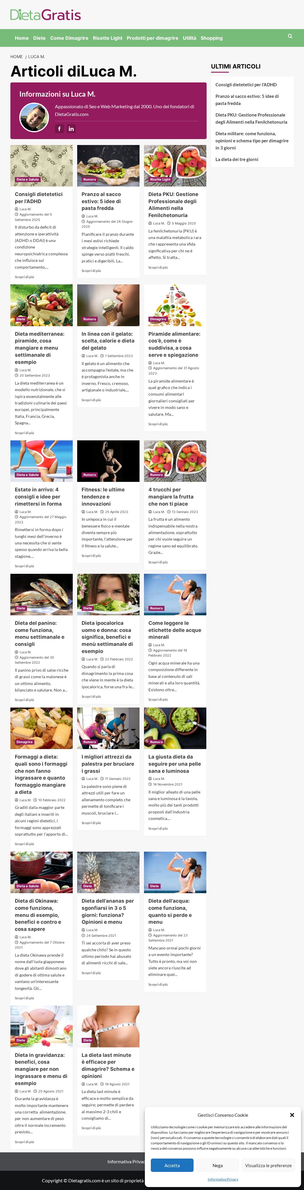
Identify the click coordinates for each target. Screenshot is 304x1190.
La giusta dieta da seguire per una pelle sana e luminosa (174, 764)
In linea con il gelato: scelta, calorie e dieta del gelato (108, 341)
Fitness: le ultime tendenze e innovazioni (103, 497)
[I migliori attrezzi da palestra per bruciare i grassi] (108, 728)
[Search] (290, 36)
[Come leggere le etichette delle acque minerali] (175, 594)
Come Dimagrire (69, 38)
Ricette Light (107, 38)
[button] (292, 1115)
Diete (39, 38)
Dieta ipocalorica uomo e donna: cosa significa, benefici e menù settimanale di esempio (107, 637)
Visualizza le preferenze (268, 1165)
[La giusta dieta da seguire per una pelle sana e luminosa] (175, 728)
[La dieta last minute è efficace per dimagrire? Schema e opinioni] (108, 1026)
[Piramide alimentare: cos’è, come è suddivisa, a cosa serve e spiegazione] (175, 305)
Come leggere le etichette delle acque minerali (174, 630)
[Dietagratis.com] (45, 14)
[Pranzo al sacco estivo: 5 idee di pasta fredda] (108, 166)
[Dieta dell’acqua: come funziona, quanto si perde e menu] (175, 872)
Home (22, 38)
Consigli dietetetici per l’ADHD (246, 84)
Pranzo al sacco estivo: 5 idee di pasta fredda (101, 201)
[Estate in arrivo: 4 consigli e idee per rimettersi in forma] (41, 461)
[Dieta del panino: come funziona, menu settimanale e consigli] (41, 594)
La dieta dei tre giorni (237, 159)
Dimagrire (158, 319)
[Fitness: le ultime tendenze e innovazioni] (108, 461)
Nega (218, 1165)
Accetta (172, 1165)
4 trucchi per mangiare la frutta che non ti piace (171, 497)
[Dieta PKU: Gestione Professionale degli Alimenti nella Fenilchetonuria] (175, 166)
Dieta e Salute (28, 179)
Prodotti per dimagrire (152, 38)
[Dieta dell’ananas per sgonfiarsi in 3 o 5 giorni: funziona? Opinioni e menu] (108, 872)
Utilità (189, 38)
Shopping (212, 38)
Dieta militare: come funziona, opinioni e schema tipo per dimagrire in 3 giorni (252, 140)
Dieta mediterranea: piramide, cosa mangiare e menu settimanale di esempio (39, 348)
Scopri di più (24, 277)
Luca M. (25, 209)
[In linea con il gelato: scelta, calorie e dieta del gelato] (108, 305)
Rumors (89, 179)
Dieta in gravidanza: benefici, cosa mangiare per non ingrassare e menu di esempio (41, 1069)
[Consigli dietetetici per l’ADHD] (41, 166)
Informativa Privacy (223, 1179)
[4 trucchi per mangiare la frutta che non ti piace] (175, 461)
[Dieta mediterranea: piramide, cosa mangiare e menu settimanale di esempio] (41, 305)
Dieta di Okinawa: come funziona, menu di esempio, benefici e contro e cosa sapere (38, 915)
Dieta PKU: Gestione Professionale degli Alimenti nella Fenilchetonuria (251, 118)
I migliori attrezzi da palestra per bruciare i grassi (108, 764)
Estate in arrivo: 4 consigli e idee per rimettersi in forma (38, 497)
